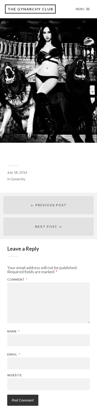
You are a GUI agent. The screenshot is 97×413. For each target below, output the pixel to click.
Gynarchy (18, 179)
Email (13, 354)
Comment (17, 279)
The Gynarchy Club (30, 9)
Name (13, 331)
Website (14, 375)
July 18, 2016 (17, 172)
